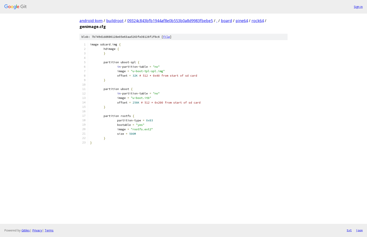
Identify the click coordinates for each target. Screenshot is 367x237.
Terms (49, 230)
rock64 (257, 20)
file (166, 37)
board (226, 20)
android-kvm (91, 20)
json (359, 230)
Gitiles (25, 230)
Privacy (37, 230)
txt (349, 230)
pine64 (242, 20)
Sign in (358, 7)
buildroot (115, 20)
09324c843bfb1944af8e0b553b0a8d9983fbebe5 (170, 20)
